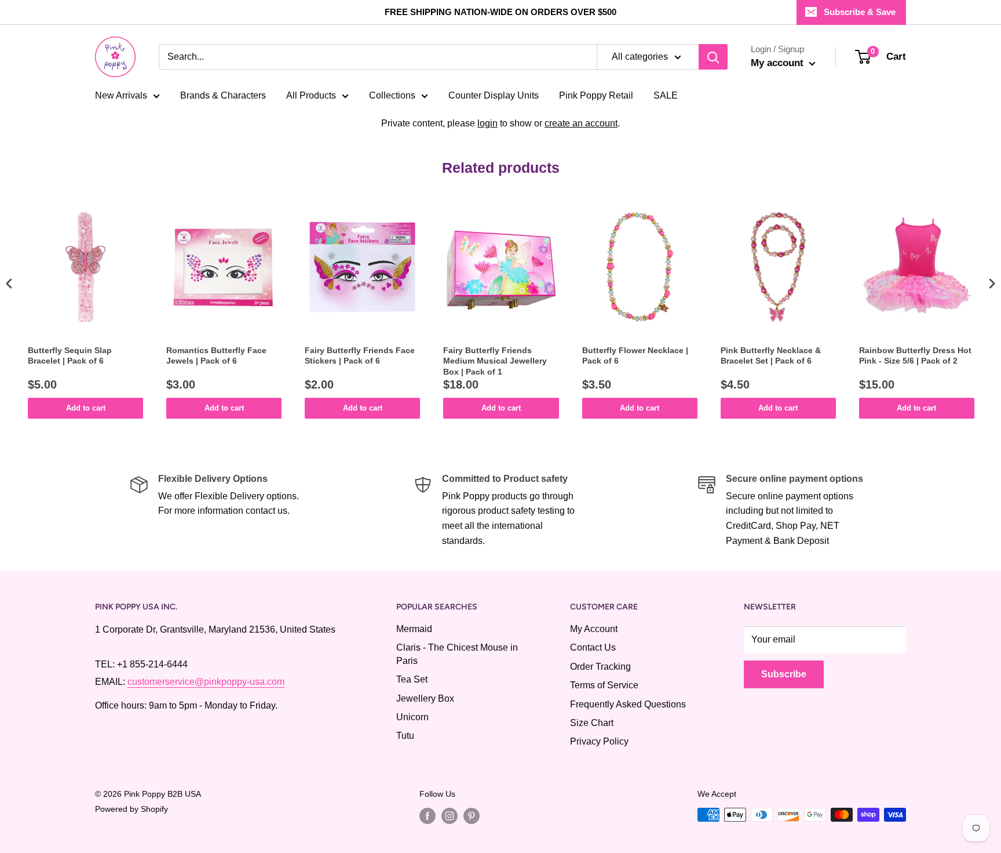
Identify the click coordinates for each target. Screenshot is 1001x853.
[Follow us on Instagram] (449, 816)
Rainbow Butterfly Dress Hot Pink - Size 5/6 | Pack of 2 (915, 355)
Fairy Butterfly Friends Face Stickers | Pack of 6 (360, 355)
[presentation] (9, 284)
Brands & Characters (223, 95)
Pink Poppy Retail (596, 95)
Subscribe (783, 674)
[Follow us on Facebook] (427, 816)
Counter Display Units (493, 95)
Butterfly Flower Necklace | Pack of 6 (635, 355)
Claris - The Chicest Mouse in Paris (457, 654)
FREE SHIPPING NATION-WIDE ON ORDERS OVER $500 (500, 12)
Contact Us (593, 647)
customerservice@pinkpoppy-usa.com (205, 682)
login (487, 123)
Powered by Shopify (131, 809)
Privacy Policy (599, 741)
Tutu (405, 736)
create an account (581, 123)
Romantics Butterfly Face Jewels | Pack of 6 (216, 355)
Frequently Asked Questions (628, 704)
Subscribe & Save (860, 12)
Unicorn (412, 717)
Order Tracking (600, 666)
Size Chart (591, 723)
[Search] (713, 57)
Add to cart (85, 408)
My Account (594, 629)
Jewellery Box (425, 698)
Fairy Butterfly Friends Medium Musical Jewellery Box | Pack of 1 (495, 361)
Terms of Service (604, 685)
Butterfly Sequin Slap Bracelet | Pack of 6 (70, 355)
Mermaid (414, 629)
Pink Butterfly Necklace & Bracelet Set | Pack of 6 (771, 355)
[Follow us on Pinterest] (471, 816)
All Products (311, 95)
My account (778, 62)
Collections (392, 95)
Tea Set (412, 679)
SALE (665, 95)
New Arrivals (121, 95)
